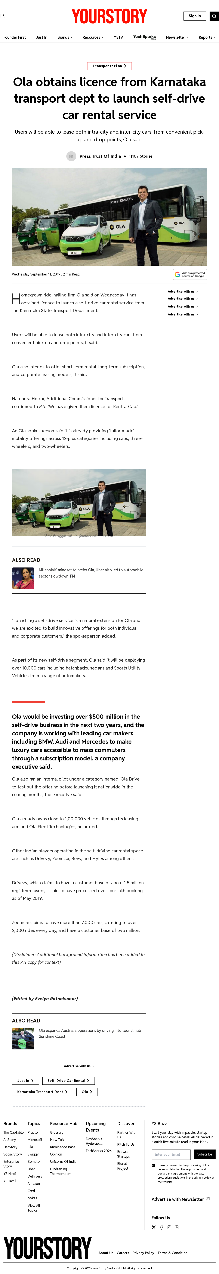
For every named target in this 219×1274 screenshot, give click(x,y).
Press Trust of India (100, 156)
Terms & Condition (173, 1253)
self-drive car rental (66, 1080)
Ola (85, 1092)
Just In (23, 1080)
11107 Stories (141, 156)
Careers (123, 1253)
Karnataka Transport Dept (40, 1092)
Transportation (107, 66)
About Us (106, 1253)
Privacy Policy (143, 1253)
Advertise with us (77, 1066)
